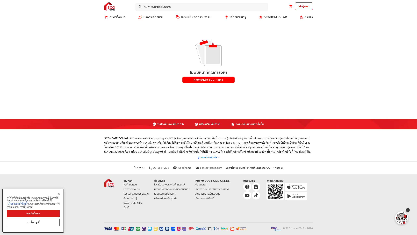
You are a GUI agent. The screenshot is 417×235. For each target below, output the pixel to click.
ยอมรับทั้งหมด (33, 213)
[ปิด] (59, 194)
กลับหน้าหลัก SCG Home (208, 80)
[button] (109, 6)
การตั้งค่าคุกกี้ (33, 222)
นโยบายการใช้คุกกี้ (17, 204)
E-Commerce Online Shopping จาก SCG (151, 138)
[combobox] (201, 7)
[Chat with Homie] (401, 218)
